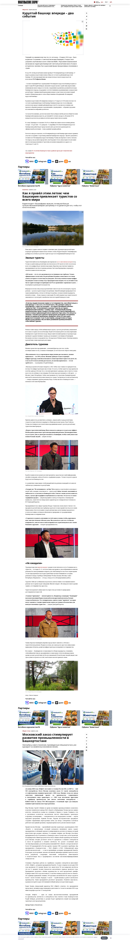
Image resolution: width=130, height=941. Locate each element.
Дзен (102, 2)
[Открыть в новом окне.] (29, 161)
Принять (104, 938)
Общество (25, 9)
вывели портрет (43, 567)
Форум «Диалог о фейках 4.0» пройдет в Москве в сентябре (94, 6)
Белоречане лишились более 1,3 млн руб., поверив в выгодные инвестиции (71, 6)
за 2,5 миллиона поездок (65, 262)
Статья (20, 5)
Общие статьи (26, 731)
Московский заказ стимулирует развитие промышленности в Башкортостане (46, 6)
